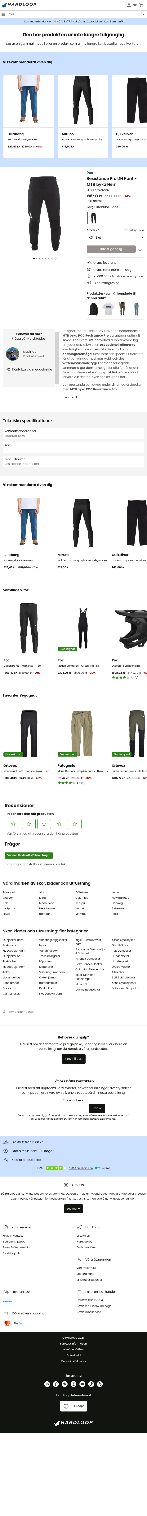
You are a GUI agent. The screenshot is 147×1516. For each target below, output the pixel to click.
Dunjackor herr (12, 956)
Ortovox (8, 898)
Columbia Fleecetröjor (90, 969)
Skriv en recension (98, 190)
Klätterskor (46, 967)
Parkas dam (10, 945)
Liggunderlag (11, 977)
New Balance (120, 898)
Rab (5, 903)
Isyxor (43, 945)
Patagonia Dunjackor (125, 988)
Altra (42, 892)
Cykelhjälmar (47, 977)
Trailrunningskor (49, 956)
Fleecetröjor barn (50, 993)
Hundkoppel (120, 961)
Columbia (81, 898)
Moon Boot (46, 903)
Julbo (115, 892)
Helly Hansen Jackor (88, 964)
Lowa (6, 914)
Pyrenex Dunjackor (87, 959)
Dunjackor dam (13, 940)
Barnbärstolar (48, 983)
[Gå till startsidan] (6, 1012)
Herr (11, 1012)
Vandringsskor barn (52, 972)
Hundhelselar (120, 956)
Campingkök (11, 993)
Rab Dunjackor (121, 950)
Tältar (6, 972)
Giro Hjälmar (120, 945)
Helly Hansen (47, 908)
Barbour (44, 914)
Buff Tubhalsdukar (124, 977)
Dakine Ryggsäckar (88, 989)
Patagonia (9, 892)
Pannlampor (11, 983)
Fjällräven (81, 892)
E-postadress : (73, 1100)
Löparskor (45, 961)
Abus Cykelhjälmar (124, 983)
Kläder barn (46, 988)
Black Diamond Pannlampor (85, 977)
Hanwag (117, 903)
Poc (90, 173)
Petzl (115, 914)
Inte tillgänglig (111, 249)
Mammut (81, 914)
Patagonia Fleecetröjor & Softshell (90, 951)
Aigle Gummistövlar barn (88, 942)
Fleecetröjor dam (14, 950)
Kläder (20, 1012)
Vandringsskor (48, 950)
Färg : (102, 207)
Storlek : (93, 230)
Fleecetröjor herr (14, 967)
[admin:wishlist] (140, 249)
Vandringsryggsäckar (53, 940)
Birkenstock (119, 908)
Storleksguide (134, 230)
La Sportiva (10, 908)
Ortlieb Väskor (121, 967)
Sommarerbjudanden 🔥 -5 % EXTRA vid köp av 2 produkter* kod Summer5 (73, 21)
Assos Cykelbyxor (123, 940)
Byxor (31, 1012)
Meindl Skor (82, 984)
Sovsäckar (9, 988)
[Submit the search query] (142, 14)
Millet (42, 898)
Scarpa (80, 903)
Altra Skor (118, 972)
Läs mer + (70, 397)
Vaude (79, 908)
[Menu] (3, 14)
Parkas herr (10, 961)
